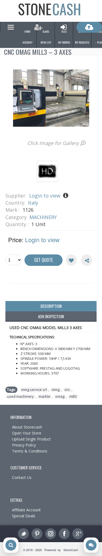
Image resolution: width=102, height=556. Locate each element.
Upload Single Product (31, 439)
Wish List (46, 42)
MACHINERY (43, 217)
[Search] (10, 545)
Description (51, 306)
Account (27, 42)
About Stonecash (27, 427)
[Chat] (91, 545)
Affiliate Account (26, 509)
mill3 (73, 396)
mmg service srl (34, 389)
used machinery (20, 396)
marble (44, 396)
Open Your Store (26, 433)
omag (59, 396)
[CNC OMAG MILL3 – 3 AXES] (48, 180)
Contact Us (22, 477)
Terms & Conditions (29, 451)
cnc (67, 389)
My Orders (64, 42)
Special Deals (23, 515)
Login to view (44, 195)
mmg (56, 389)
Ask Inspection (51, 316)
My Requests (82, 42)
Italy (33, 202)
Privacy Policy (24, 445)
